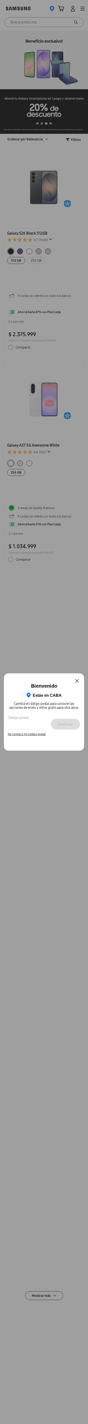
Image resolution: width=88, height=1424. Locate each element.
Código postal (18, 717)
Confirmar (65, 724)
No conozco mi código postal (27, 734)
